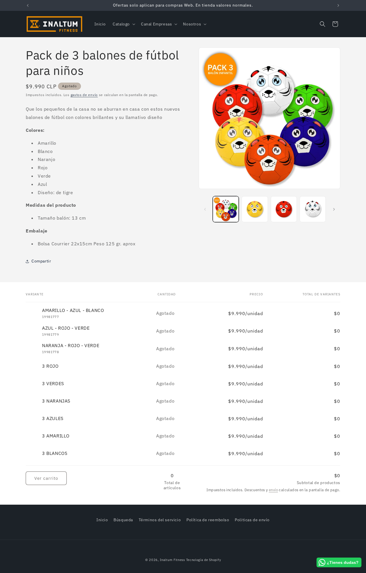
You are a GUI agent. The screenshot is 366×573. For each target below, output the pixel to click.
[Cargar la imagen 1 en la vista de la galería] (226, 209)
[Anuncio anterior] (27, 5)
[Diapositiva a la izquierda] (205, 209)
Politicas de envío (252, 519)
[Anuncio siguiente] (338, 5)
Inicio (102, 519)
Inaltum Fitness (172, 560)
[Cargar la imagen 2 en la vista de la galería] (255, 209)
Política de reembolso (207, 519)
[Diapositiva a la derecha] (334, 209)
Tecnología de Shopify (203, 560)
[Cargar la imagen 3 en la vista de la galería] (284, 209)
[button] (123, 24)
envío (273, 490)
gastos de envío (84, 95)
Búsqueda (123, 519)
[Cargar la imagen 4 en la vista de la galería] (313, 209)
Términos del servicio (160, 519)
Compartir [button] (41, 261)
